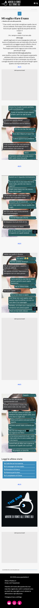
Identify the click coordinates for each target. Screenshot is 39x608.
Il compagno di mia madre (15, 466)
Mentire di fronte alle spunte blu (12, 21)
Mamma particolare (13, 472)
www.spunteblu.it (22, 577)
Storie (4, 9)
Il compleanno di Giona (14, 475)
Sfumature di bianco (13, 469)
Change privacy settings (13, 597)
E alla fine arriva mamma (14, 463)
